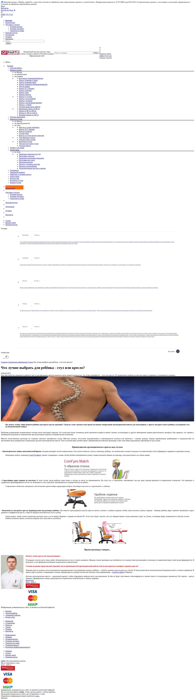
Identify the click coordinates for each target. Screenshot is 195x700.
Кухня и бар (10, 617)
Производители (11, 33)
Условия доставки (17, 196)
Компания (9, 621)
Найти (8, 43)
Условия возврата (12, 645)
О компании (10, 623)
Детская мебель (11, 613)
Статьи (8, 653)
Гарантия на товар (17, 198)
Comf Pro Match (35, 455)
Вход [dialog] (3, 6)
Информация (10, 635)
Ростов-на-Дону (8, 10)
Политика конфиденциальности (17, 647)
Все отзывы (171, 351)
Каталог (10, 66)
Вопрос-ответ (10, 655)
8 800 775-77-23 (7, 14)
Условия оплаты (16, 194)
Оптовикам (9, 35)
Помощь (8, 637)
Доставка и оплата (12, 25)
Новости (8, 625)
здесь (37, 696)
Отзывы (8, 37)
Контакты (4, 8)
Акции (8, 627)
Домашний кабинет (13, 615)
